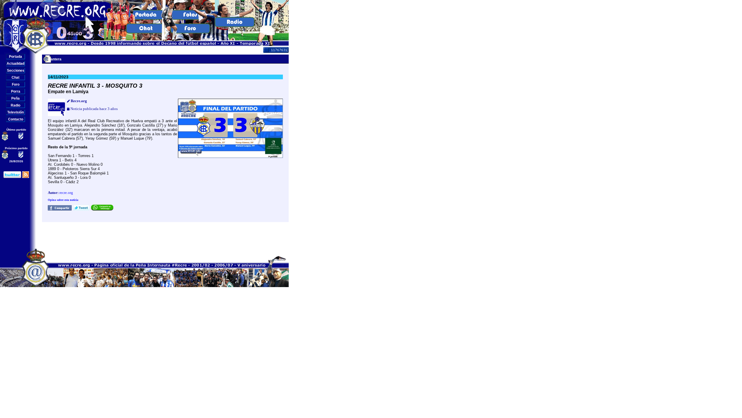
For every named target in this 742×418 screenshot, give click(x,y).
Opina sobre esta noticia (63, 199)
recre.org (66, 192)
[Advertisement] (165, 235)
